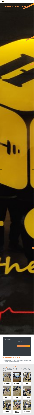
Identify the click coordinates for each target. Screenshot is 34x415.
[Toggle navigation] (31, 1)
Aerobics (7, 397)
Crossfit (27, 383)
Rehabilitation (27, 397)
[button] (1, 169)
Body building (27, 411)
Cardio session (17, 383)
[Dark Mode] (33, 248)
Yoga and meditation (17, 412)
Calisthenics (7, 411)
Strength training (7, 383)
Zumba (17, 397)
